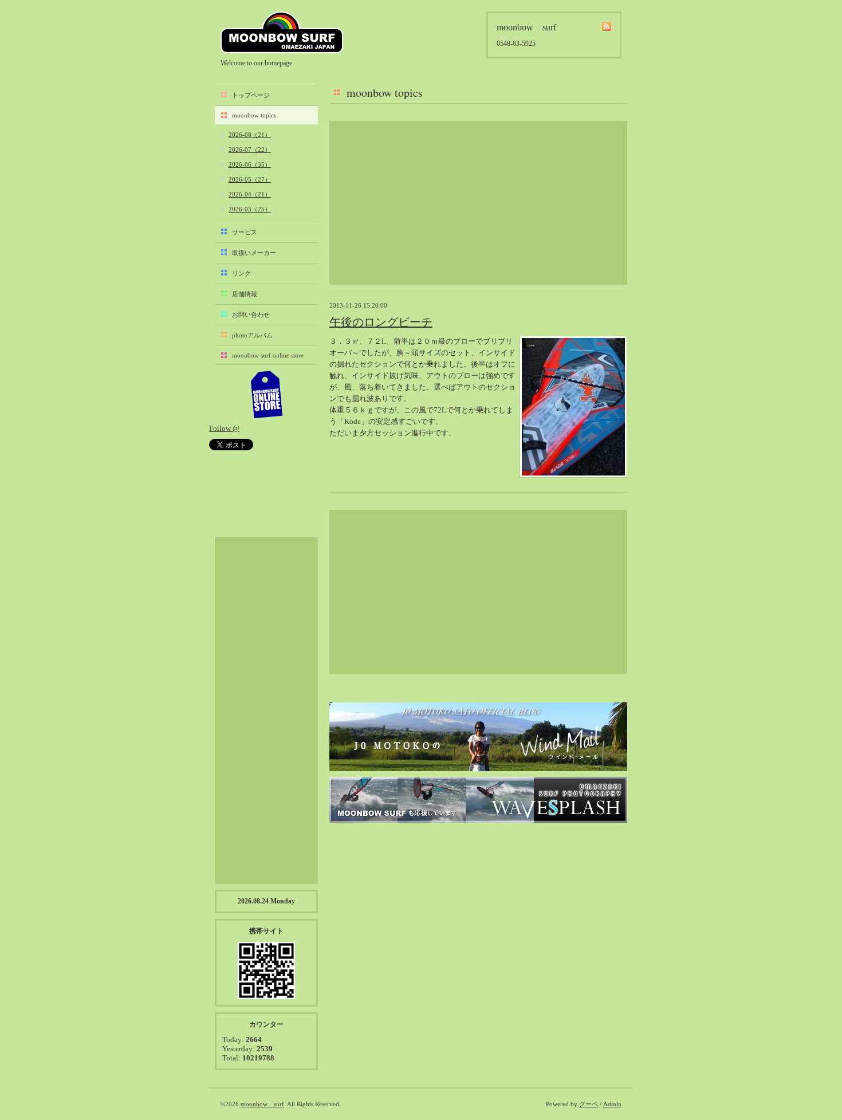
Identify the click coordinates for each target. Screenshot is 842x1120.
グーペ (588, 1104)
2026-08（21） (250, 134)
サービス (244, 232)
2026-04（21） (250, 194)
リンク (241, 273)
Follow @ (224, 428)
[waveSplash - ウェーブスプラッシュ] (478, 800)
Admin (612, 1104)
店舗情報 (244, 293)
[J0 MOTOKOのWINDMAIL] (478, 736)
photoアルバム (252, 335)
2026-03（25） (250, 209)
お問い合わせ (251, 314)
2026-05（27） (250, 179)
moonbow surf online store (268, 355)
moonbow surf (282, 32)
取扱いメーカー (254, 252)
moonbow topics (254, 115)
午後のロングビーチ (380, 322)
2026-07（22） (250, 149)
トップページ (251, 95)
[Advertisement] (478, 203)
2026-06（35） (250, 164)
